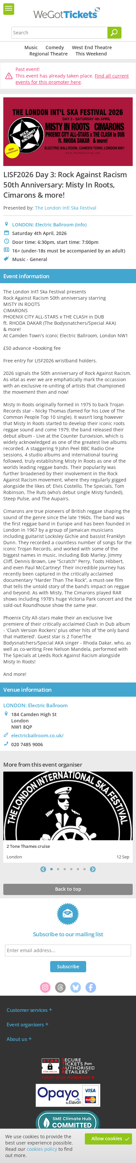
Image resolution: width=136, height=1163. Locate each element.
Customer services (27, 1010)
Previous (43, 869)
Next (92, 869)
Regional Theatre (48, 53)
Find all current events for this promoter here (72, 79)
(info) (80, 224)
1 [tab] (51, 869)
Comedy (55, 47)
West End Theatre (92, 47)
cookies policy (42, 1149)
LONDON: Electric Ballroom (43, 224)
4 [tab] (71, 869)
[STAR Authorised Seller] (68, 1078)
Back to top (68, 889)
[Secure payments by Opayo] (68, 1105)
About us (17, 1039)
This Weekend (91, 53)
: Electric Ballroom (35, 705)
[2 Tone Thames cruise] (68, 805)
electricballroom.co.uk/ (37, 735)
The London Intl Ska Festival (65, 208)
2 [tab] (58, 869)
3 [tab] (64, 869)
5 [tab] (78, 869)
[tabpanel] (68, 816)
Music (31, 47)
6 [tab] (84, 869)
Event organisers (25, 1024)
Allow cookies (106, 1138)
